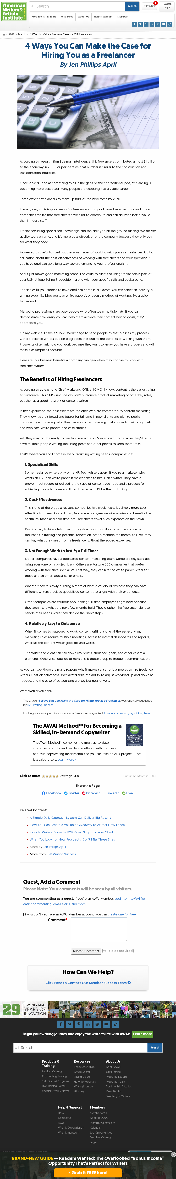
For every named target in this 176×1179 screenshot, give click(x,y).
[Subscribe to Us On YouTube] (163, 24)
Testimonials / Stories (119, 1086)
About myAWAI (99, 1118)
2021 (12, 34)
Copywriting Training (54, 1076)
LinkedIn (113, 793)
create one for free (122, 914)
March (22, 34)
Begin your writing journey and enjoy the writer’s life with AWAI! (87, 1034)
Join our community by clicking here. (127, 713)
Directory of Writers (118, 1096)
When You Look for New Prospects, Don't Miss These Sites (72, 839)
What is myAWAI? (68, 1133)
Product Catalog (52, 1071)
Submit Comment (86, 951)
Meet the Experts (116, 1077)
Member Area (98, 1113)
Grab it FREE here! (89, 1173)
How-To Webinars (85, 1082)
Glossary (79, 1091)
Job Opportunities (101, 1133)
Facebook (54, 793)
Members (123, 16)
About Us (83, 16)
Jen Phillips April (54, 847)
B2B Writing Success (61, 854)
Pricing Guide (82, 1077)
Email (130, 793)
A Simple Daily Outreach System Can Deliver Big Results (70, 818)
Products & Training (44, 16)
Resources (67, 16)
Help (61, 1113)
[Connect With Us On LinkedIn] (152, 24)
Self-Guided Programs (55, 1081)
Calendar (95, 1128)
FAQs (61, 1123)
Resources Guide (84, 1067)
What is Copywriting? (71, 1128)
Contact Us (64, 1118)
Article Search (82, 1072)
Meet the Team (115, 1082)
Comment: (58, 920)
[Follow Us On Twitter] (140, 24)
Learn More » (67, 760)
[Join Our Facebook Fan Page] (134, 24)
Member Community (102, 1123)
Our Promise (113, 1072)
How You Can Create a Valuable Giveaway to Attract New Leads (77, 825)
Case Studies (114, 1091)
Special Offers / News (55, 1091)
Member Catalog (100, 1137)
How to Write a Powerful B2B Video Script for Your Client (71, 832)
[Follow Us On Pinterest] (146, 24)
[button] (149, 6)
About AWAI (113, 1067)
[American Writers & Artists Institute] (14, 11)
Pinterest (93, 793)
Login (93, 1142)
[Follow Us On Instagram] (157, 24)
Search (132, 6)
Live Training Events (53, 1086)
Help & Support (103, 16)
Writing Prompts (84, 1086)
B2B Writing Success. (40, 705)
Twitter (73, 793)
